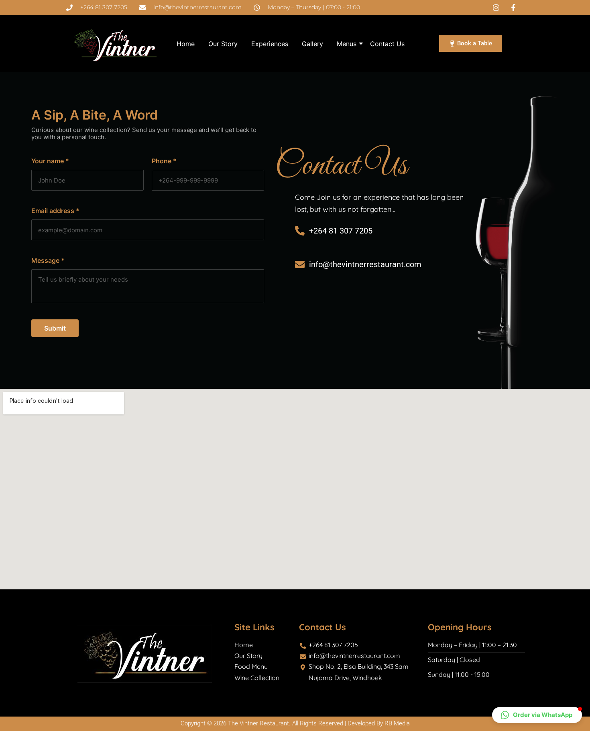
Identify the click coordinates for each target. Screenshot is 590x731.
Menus (346, 44)
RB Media (397, 723)
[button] (537, 715)
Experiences (269, 44)
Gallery (312, 44)
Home (186, 44)
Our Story (223, 44)
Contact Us (387, 44)
